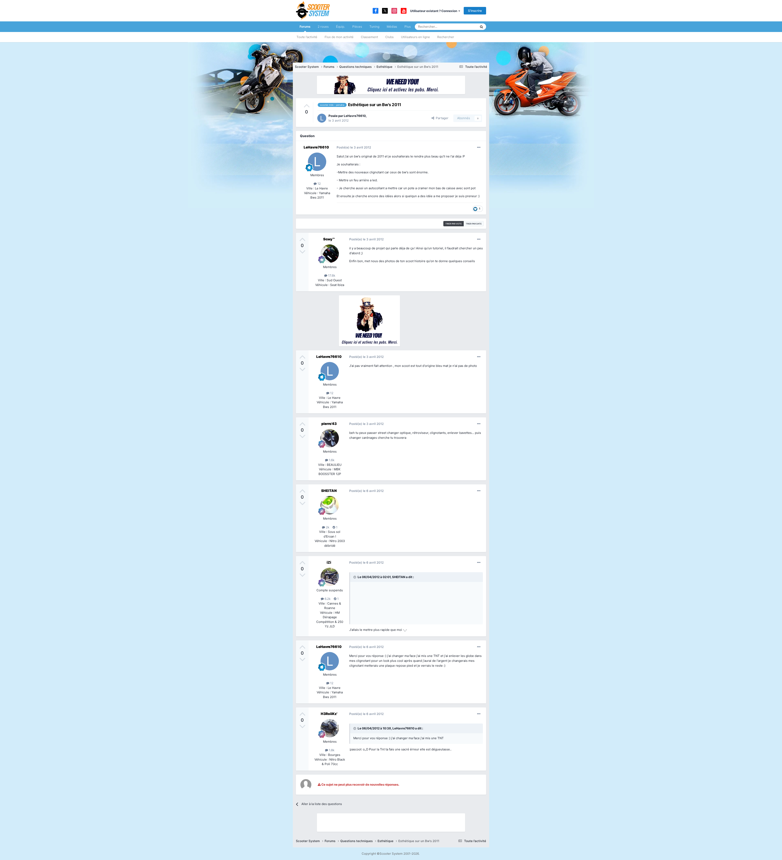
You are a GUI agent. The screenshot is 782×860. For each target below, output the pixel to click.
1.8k (331, 750)
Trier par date (474, 223)
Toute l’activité (307, 37)
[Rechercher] (481, 26)
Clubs (389, 37)
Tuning (374, 27)
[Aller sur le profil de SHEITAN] (330, 505)
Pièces (357, 27)
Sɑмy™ (329, 239)
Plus (407, 27)
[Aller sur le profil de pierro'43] (330, 438)
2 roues (323, 27)
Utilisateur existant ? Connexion (434, 11)
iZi (329, 562)
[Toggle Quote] (355, 577)
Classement (369, 37)
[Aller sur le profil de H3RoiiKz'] (330, 728)
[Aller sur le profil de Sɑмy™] (330, 253)
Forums (305, 27)
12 (319, 184)
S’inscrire (475, 11)
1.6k (331, 460)
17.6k (331, 275)
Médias (392, 27)
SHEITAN (329, 491)
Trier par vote (453, 223)
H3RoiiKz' (329, 714)
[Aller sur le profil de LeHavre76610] (321, 118)
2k (327, 527)
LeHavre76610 (355, 116)
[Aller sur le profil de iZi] (330, 577)
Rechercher (445, 37)
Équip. (340, 27)
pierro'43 (329, 424)
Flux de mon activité (339, 37)
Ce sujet (466, 26)
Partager (441, 118)
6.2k (327, 599)
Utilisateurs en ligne (415, 37)
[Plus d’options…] (479, 147)
